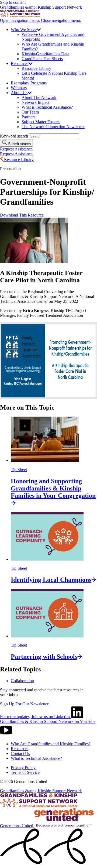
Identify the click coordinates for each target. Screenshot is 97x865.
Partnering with (44, 656)
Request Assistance (16, 149)
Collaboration (22, 680)
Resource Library (36, 68)
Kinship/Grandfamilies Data (45, 54)
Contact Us (20, 753)
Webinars (19, 87)
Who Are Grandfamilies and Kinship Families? (51, 744)
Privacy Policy (23, 767)
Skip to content (13, 2)
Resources (19, 748)
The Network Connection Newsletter (53, 126)
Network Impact (35, 102)
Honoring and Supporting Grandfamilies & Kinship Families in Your (53, 488)
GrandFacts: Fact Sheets (42, 58)
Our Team (30, 112)
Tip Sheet (19, 469)
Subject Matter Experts (41, 121)
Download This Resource (22, 215)
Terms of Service (25, 772)
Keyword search (14, 136)
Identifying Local (51, 579)
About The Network (39, 97)
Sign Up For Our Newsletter (24, 704)
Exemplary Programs (29, 83)
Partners (28, 117)
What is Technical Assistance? (47, 107)
